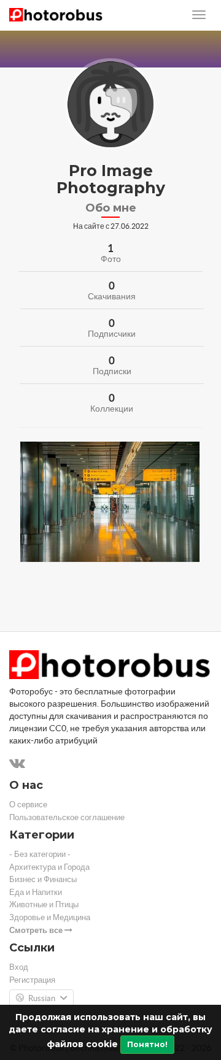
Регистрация (32, 980)
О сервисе (28, 804)
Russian (41, 998)
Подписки (112, 371)
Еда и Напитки (35, 892)
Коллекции (111, 408)
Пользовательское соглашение (67, 817)
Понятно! (147, 1044)
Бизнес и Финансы (43, 879)
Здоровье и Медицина (49, 917)
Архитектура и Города (49, 867)
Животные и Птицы (44, 904)
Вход (18, 967)
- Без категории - (40, 854)
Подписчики (112, 334)
